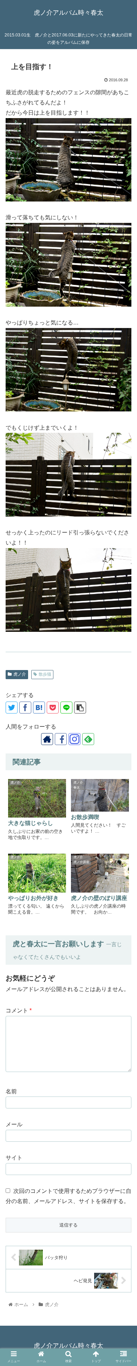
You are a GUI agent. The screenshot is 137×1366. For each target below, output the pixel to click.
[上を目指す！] (39, 707)
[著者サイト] (47, 739)
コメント (19, 1010)
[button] (123, 1059)
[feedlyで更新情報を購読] (88, 739)
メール (14, 1124)
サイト (14, 1158)
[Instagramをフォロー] (74, 739)
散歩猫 (45, 674)
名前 (11, 1091)
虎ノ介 (19, 674)
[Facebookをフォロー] (61, 739)
